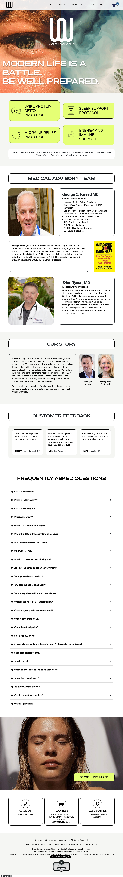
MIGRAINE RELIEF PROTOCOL (40, 134)
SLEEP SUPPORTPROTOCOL (94, 110)
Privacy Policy (59, 844)
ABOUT (62, 4)
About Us (30, 844)
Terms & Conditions (43, 844)
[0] (114, 4)
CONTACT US (96, 4)
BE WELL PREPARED (94, 777)
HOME (51, 4)
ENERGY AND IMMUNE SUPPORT (91, 134)
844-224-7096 (25, 814)
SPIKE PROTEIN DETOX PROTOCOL (38, 110)
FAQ (83, 4)
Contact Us (92, 844)
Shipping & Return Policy (76, 844)
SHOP (74, 4)
